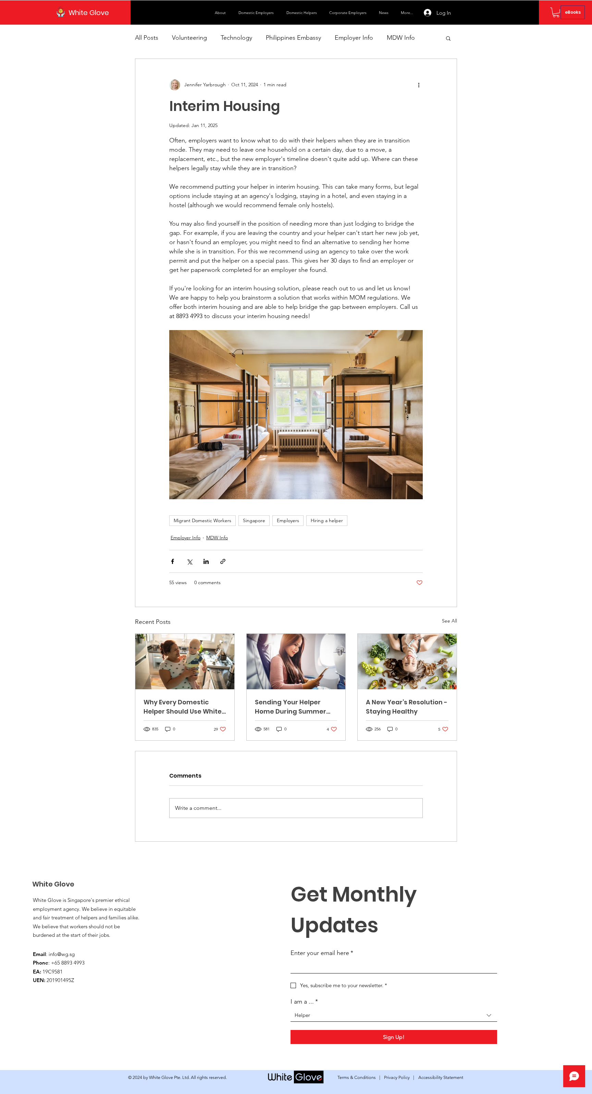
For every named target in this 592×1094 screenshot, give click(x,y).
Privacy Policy (397, 1077)
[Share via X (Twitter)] (189, 561)
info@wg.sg (62, 954)
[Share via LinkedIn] (206, 561)
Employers (288, 520)
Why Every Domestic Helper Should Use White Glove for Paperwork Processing (183, 707)
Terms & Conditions (356, 1077)
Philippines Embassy (293, 37)
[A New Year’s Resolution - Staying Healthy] (407, 661)
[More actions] (419, 85)
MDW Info (401, 37)
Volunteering (189, 37)
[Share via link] (223, 561)
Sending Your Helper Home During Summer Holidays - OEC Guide (290, 707)
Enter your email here (322, 953)
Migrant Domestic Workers (202, 520)
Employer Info (354, 37)
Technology (236, 37)
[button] (257, 13)
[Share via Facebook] (172, 561)
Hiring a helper (327, 520)
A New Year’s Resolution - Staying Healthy (406, 707)
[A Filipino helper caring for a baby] (184, 661)
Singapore (254, 520)
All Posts (146, 37)
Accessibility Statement (440, 1077)
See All (449, 621)
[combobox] (394, 1015)
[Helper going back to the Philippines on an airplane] (296, 661)
